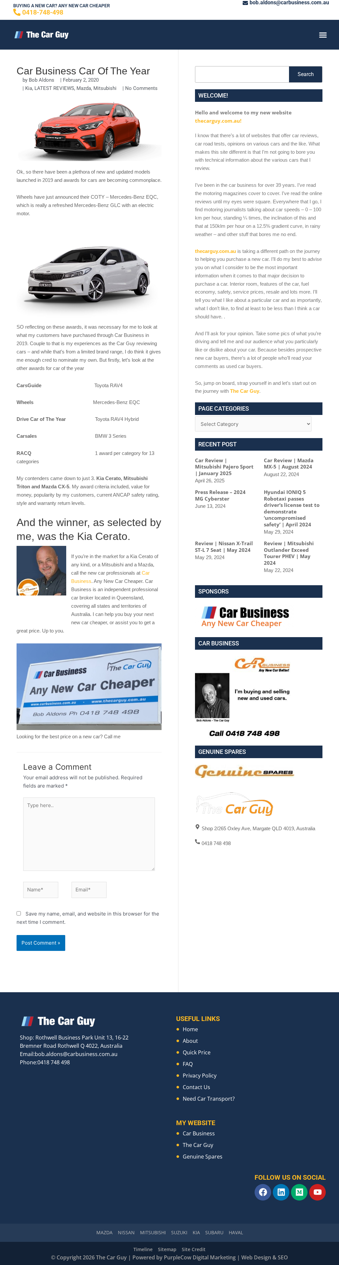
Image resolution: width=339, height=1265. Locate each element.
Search (306, 74)
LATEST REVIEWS (54, 88)
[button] (322, 34)
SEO (283, 1257)
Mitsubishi (105, 88)
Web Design (256, 1257)
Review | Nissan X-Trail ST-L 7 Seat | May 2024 (224, 546)
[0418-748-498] (17, 12)
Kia (28, 88)
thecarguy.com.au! (218, 120)
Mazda (83, 88)
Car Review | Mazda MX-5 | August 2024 (289, 463)
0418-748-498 (42, 12)
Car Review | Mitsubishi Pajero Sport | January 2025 (224, 466)
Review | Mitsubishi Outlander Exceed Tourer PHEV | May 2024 (289, 553)
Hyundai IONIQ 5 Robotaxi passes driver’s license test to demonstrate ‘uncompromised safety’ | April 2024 (291, 508)
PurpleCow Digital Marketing (200, 1257)
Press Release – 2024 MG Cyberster (220, 495)
